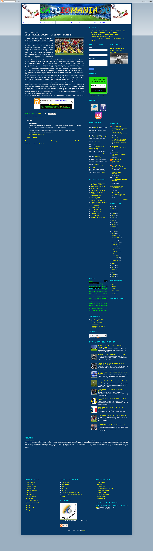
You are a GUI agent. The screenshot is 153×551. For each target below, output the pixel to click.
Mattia (113, 284)
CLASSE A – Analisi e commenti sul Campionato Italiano (99, 183)
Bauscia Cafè (115, 193)
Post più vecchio (79, 141)
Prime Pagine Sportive (32, 500)
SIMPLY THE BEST (96, 207)
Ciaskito (96, 127)
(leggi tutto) (97, 141)
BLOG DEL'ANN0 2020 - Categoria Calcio (97, 320)
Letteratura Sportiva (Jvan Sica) (105, 488)
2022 (113, 215)
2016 (113, 229)
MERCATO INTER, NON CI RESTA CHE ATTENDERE (112, 415)
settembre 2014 (116, 242)
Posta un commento (32, 137)
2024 (113, 211)
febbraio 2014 (115, 258)
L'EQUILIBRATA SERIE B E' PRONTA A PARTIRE (104, 33)
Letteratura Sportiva (117, 186)
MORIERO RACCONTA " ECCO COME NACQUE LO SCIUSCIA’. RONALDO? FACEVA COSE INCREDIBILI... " (113, 425)
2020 (113, 220)
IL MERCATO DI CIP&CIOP (98, 190)
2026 (113, 206)
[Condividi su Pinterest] (55, 114)
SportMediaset (30, 504)
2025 (113, 208)
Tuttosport (28, 510)
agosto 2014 (115, 244)
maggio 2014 (115, 251)
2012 (113, 265)
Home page (26, 23)
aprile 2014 (114, 253)
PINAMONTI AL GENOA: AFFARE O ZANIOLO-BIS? (111, 354)
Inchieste (42, 23)
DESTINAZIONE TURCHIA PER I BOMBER (102, 37)
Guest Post (51, 23)
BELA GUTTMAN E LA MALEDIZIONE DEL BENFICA (105, 35)
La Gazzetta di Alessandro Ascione (71, 492)
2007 (113, 276)
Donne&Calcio (94, 188)
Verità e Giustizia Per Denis (98, 217)
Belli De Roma (65, 484)
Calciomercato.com (31, 486)
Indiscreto (99, 484)
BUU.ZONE (115, 153)
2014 (113, 233)
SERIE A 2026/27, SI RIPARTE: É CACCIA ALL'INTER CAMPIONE (108, 31)
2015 (113, 231)
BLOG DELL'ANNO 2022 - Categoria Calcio (97, 323)
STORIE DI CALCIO (96, 211)
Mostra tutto (125, 199)
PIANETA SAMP (116, 160)
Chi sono (66, 23)
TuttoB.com (115, 146)
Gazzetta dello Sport (31, 490)
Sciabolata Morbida (102, 492)
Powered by (94, 95)
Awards (59, 23)
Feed (85, 23)
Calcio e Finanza (116, 138)
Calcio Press (29, 484)
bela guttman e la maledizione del (98, 137)
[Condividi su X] (52, 114)
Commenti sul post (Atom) (37, 143)
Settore (63, 496)
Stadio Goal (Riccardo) (103, 494)
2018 (113, 224)
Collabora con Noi (76, 23)
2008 (113, 274)
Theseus (114, 286)
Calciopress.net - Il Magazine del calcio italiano (119, 127)
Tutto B (28, 506)
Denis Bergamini (116, 292)
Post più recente (29, 141)
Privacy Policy (93, 23)
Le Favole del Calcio (96, 195)
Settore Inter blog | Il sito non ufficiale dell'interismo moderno (119, 179)
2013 (113, 263)
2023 (113, 213)
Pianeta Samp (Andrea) (103, 490)
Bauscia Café (65, 482)
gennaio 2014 (115, 260)
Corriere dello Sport (31, 488)
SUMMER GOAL (95, 213)
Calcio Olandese (101, 482)
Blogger (84, 530)
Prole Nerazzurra (95, 205)
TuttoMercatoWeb (30, 508)
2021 (113, 217)
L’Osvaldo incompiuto (117, 182)
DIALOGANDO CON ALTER (98, 186)
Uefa (27, 512)
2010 (113, 270)
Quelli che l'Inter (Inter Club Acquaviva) (72, 494)
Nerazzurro (97, 145)
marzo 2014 (115, 255)
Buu (63, 486)
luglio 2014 (114, 246)
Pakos (113, 288)
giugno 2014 (115, 249)
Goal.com (28, 492)
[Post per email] (45, 113)
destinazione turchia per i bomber (97, 128)
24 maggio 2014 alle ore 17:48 (36, 134)
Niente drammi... (116, 161)
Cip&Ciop (114, 294)
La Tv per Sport (101, 486)
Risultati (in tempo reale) (32, 502)
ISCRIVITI (98, 90)
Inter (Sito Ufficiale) (31, 496)
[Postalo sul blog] (50, 114)
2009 (113, 272)
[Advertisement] (57, 27)
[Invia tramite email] (48, 114)
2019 (113, 222)
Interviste (35, 23)
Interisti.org (64, 488)
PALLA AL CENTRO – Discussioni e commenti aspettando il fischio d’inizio (98, 199)
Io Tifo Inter (65, 490)
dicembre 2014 (115, 235)
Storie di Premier (116, 172)
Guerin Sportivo (30, 494)
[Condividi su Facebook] (53, 114)
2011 (113, 267)
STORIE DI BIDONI (96, 209)
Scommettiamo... (95, 215)
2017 (113, 226)
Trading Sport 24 (101, 498)
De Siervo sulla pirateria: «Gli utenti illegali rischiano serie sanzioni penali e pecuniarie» (119, 141)
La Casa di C (29, 498)
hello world (114, 173)
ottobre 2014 (115, 240)
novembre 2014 (116, 237)
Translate (101, 337)
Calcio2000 (103, 23)
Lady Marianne (115, 290)
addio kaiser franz (100, 158)
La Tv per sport (116, 165)
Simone (96, 135)
